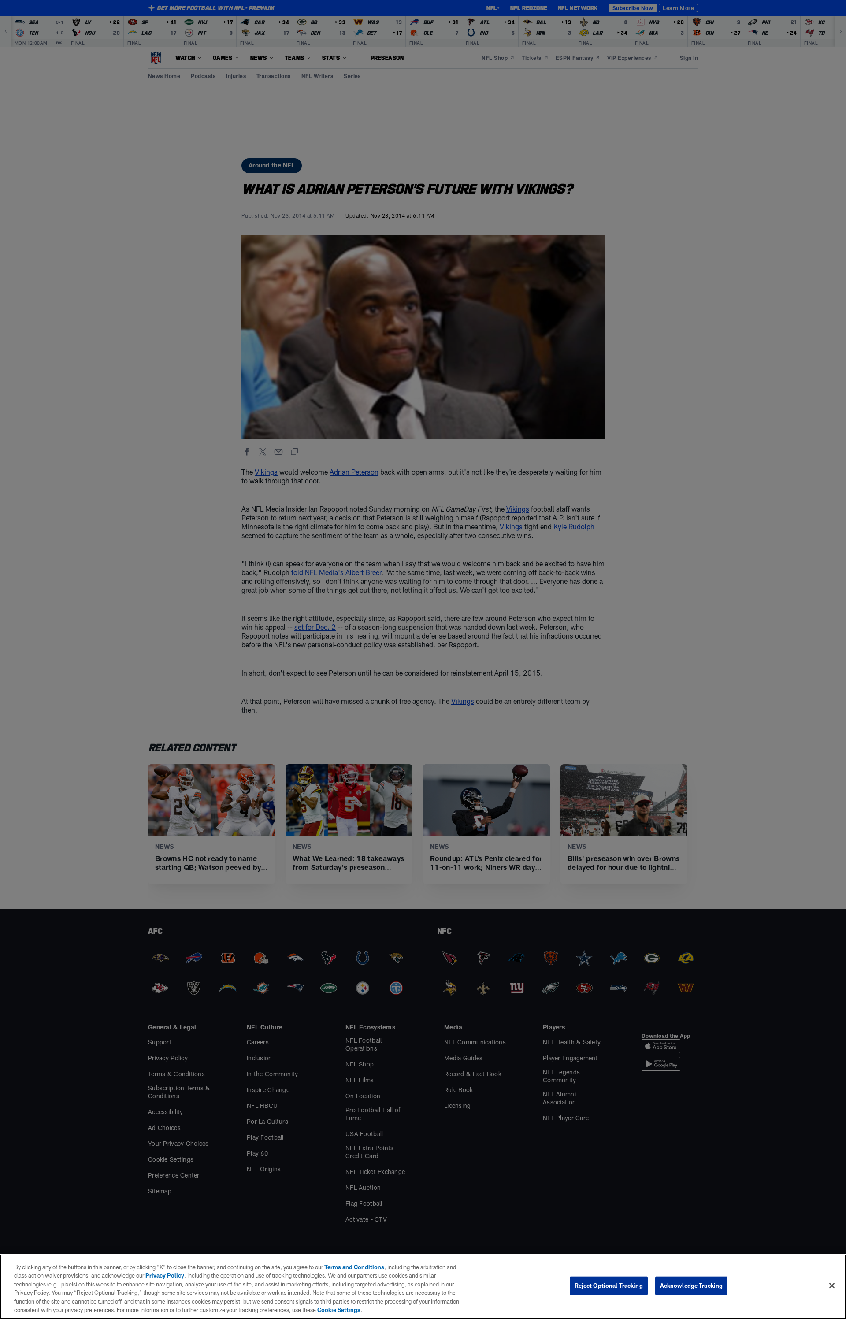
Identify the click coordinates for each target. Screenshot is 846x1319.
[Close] (832, 1286)
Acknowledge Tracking (691, 1285)
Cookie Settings (338, 1309)
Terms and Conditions (354, 1267)
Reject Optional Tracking (609, 1285)
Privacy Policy (164, 1275)
